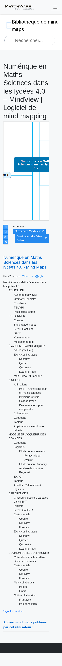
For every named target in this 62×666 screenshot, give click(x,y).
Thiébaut (27, 276)
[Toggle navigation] (55, 7)
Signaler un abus (13, 611)
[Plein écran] (5, 241)
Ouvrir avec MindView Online (29, 238)
